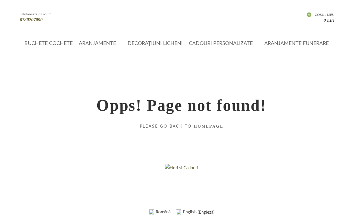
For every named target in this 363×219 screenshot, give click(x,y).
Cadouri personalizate (221, 43)
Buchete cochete (48, 43)
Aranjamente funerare (296, 43)
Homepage (208, 126)
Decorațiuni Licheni (155, 43)
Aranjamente (97, 43)
